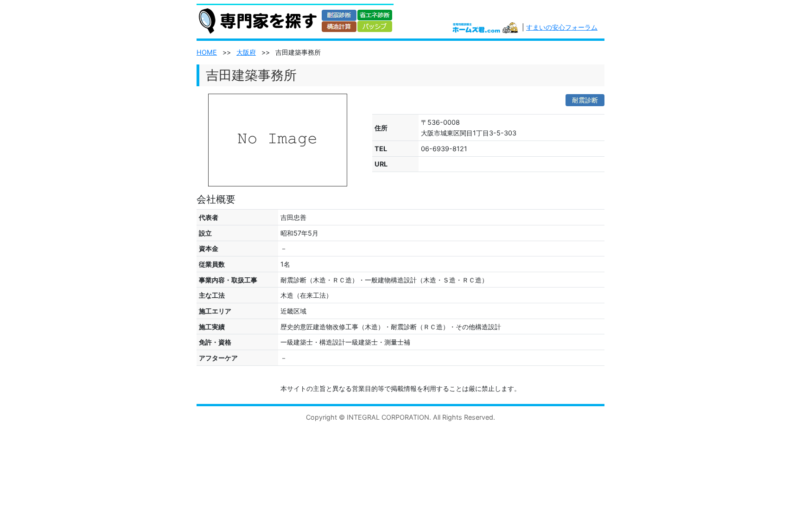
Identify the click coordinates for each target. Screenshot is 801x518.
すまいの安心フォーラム (562, 27)
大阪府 (246, 52)
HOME (207, 52)
